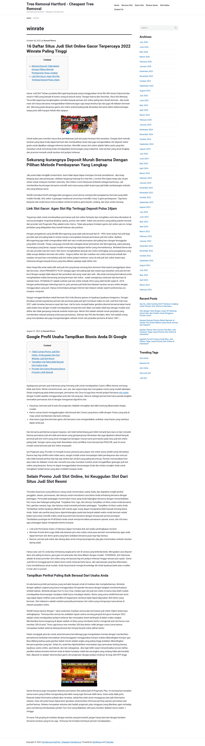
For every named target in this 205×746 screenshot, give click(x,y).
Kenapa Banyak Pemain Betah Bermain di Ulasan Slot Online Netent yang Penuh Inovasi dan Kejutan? (159, 322)
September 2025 (146, 86)
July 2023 (144, 212)
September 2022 (146, 260)
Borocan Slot (127, 5)
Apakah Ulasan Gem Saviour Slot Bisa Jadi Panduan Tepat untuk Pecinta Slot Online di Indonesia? (158, 332)
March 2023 (145, 231)
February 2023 (146, 236)
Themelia (109, 742)
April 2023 (144, 226)
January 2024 (145, 183)
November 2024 (146, 134)
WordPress (96, 742)
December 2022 (146, 246)
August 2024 (145, 149)
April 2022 (144, 280)
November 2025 (146, 76)
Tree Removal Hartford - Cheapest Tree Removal (61, 742)
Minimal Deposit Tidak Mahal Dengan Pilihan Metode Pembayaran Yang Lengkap (45, 69)
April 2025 (144, 110)
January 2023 (145, 241)
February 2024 (146, 178)
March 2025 (145, 115)
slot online (124, 392)
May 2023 (144, 222)
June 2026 (144, 47)
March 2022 (145, 285)
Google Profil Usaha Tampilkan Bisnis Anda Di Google (77, 336)
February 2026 (146, 62)
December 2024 (146, 129)
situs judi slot (145, 373)
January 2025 (145, 125)
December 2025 (146, 71)
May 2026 (144, 52)
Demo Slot (139, 5)
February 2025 (146, 120)
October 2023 (145, 197)
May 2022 (144, 275)
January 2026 (145, 66)
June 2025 (144, 100)
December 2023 (146, 188)
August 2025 (145, 91)
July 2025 (144, 95)
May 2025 (144, 105)
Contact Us (118, 9)
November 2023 (146, 193)
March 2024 (145, 173)
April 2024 (144, 168)
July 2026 (144, 42)
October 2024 (145, 139)
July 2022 (144, 270)
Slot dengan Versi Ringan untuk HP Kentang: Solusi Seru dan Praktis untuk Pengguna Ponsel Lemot (158, 313)
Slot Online (164, 5)
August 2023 (145, 207)
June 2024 (144, 159)
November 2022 (146, 251)
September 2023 (146, 202)
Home (116, 5)
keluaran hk (144, 363)
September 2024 (146, 144)
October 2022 (145, 256)
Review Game (152, 5)
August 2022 (145, 265)
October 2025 (145, 81)
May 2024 (144, 163)
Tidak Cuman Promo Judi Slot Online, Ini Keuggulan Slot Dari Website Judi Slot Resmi (46, 355)
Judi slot (143, 378)
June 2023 (144, 217)
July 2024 (144, 154)
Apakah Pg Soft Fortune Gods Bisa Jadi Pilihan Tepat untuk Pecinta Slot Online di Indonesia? (157, 341)
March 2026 (145, 57)
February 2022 (146, 290)
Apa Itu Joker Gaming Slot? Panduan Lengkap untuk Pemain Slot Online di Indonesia (159, 305)
